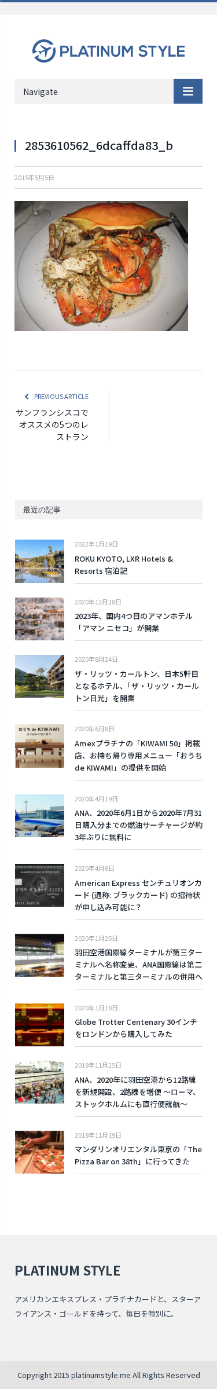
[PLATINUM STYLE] (108, 48)
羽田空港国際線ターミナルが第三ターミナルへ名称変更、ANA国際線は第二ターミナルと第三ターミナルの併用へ (139, 964)
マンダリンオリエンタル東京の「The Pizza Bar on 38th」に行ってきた (138, 1155)
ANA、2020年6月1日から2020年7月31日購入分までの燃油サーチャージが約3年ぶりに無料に (139, 824)
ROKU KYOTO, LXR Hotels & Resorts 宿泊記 (124, 564)
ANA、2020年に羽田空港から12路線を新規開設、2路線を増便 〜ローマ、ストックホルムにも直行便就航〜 (137, 1091)
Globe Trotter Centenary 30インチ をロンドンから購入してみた (136, 1027)
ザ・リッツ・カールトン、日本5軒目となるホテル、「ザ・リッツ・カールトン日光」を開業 (137, 685)
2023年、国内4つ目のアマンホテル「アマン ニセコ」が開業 (134, 621)
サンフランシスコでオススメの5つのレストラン (52, 424)
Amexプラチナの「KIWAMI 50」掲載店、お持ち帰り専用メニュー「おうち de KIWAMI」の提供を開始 (139, 755)
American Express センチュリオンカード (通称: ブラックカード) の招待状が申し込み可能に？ (138, 894)
